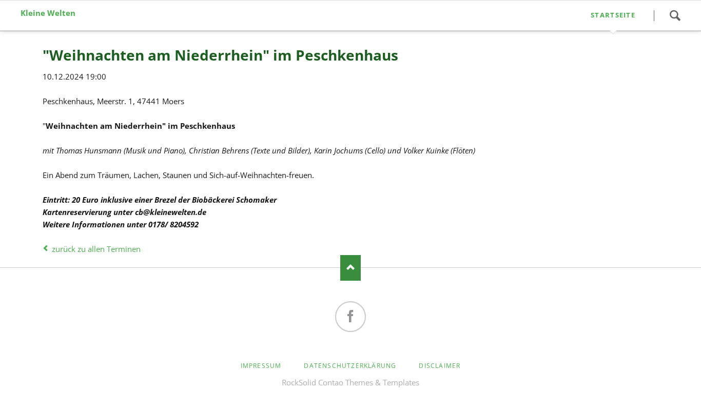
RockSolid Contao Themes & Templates (350, 382)
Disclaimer (439, 365)
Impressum (261, 365)
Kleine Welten (48, 13)
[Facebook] (350, 316)
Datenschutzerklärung (350, 365)
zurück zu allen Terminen (96, 249)
